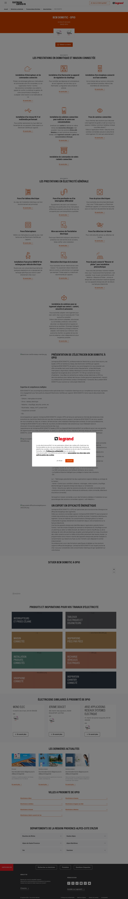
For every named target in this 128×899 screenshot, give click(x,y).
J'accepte (69, 461)
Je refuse (59, 461)
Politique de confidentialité (54, 451)
